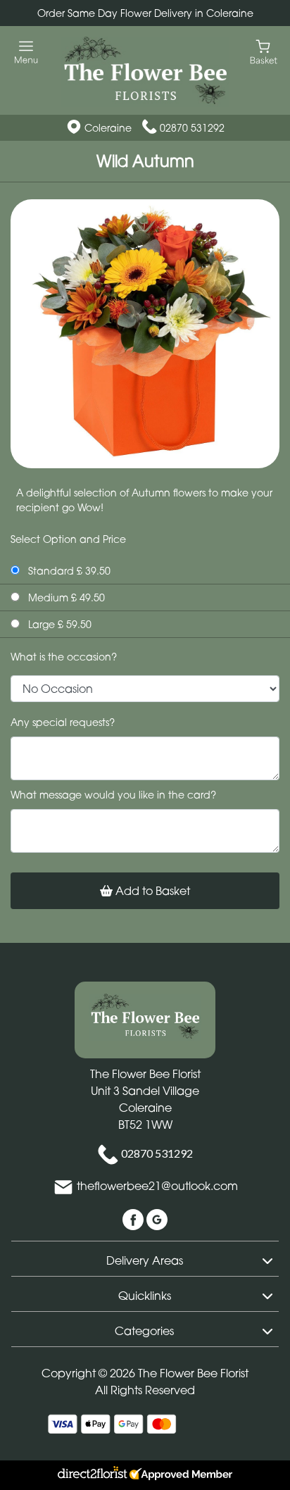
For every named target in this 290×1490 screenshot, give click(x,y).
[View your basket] (263, 51)
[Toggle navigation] (26, 52)
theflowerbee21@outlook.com (157, 1186)
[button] (145, 1258)
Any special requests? (63, 722)
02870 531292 (192, 128)
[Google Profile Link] (157, 1218)
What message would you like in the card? (113, 795)
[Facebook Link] (134, 1218)
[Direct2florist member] (145, 1475)
